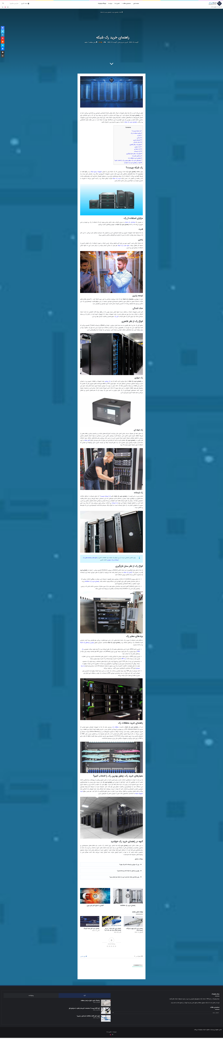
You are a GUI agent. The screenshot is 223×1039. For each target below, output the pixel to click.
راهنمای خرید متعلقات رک (135, 158)
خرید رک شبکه (117, 178)
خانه (120, 12)
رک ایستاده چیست (105, 496)
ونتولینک (200, 1030)
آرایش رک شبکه (128, 572)
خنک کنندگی (138, 142)
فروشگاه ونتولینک (102, 3)
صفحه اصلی (136, 3)
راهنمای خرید (115, 12)
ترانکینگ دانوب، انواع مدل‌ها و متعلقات (90, 1000)
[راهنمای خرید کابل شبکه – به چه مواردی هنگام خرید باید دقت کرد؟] (111, 921)
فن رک (116, 316)
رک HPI (124, 659)
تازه (85, 995)
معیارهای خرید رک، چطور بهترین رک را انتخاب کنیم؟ (128, 160)
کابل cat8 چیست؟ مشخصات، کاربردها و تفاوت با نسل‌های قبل (84, 1008)
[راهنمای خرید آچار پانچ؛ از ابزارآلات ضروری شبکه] (133, 921)
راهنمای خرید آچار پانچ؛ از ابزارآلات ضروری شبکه (134, 929)
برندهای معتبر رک (137, 156)
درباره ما (110, 3)
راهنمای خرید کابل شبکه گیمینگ (91, 928)
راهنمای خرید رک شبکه (130, 122)
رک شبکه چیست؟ (137, 131)
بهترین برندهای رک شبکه (87, 642)
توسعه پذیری (137, 140)
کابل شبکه (87, 440)
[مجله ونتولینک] (215, 3)
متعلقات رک (115, 727)
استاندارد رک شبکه (130, 222)
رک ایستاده (138, 151)
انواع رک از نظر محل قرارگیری (134, 154)
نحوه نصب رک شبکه (123, 245)
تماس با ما (117, 3)
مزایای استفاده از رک (136, 133)
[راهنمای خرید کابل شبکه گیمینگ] (89, 921)
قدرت (139, 135)
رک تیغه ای (138, 149)
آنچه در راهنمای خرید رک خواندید (133, 163)
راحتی (139, 138)
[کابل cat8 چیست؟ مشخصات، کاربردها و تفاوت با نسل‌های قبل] (106, 1010)
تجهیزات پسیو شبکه (96, 172)
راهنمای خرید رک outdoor (92, 581)
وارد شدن (82, 956)
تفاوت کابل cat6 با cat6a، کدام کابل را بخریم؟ (88, 1016)
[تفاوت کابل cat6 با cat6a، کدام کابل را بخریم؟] (106, 1018)
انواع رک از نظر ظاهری (136, 145)
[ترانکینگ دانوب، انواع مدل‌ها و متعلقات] (106, 1003)
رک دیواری (138, 147)
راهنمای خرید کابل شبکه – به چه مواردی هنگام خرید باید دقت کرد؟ (112, 929)
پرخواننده (31, 995)
